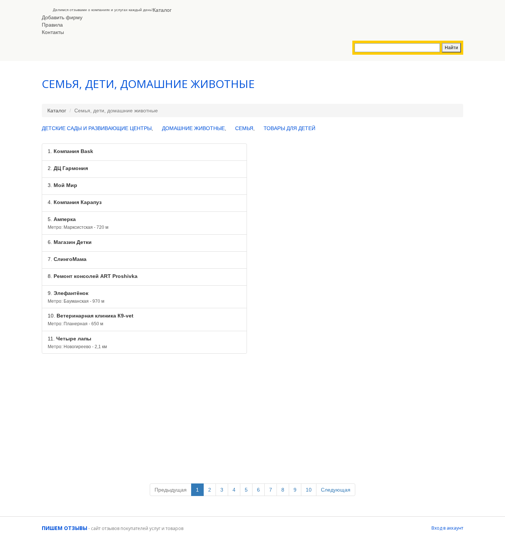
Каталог (162, 10)
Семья (244, 128)
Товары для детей (289, 128)
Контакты (53, 32)
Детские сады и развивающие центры (97, 128)
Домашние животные (193, 128)
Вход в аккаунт (447, 528)
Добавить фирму (62, 17)
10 (309, 490)
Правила (52, 25)
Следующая (335, 490)
